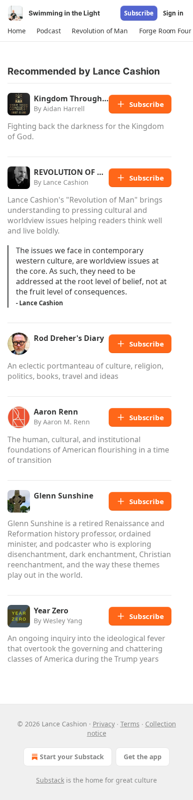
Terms (130, 723)
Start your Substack (72, 756)
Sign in (173, 13)
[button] (16, 31)
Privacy (104, 723)
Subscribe (139, 13)
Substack (50, 780)
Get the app (143, 756)
